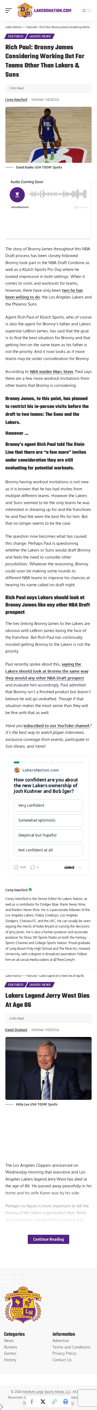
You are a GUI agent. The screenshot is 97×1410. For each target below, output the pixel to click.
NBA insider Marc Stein (51, 371)
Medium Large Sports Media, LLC (47, 1392)
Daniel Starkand (16, 1030)
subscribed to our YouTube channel (56, 725)
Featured (15, 36)
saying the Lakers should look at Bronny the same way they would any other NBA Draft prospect (46, 671)
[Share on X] (42, 1401)
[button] (10, 10)
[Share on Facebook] (31, 1401)
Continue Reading (48, 1239)
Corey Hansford (16, 100)
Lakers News (40, 36)
